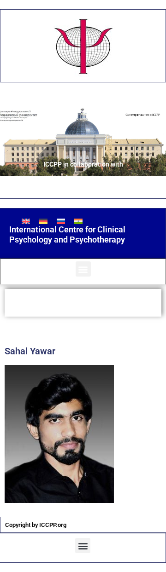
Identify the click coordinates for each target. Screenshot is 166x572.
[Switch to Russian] (61, 221)
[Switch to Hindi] (78, 221)
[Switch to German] (43, 221)
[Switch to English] (26, 221)
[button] (83, 269)
